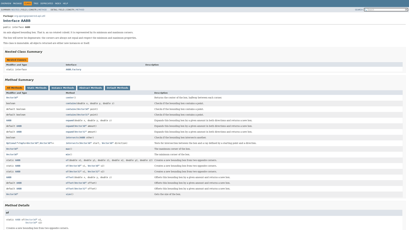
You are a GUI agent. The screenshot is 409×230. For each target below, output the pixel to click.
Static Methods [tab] (36, 88)
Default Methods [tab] (117, 88)
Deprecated (46, 3)
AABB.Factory (73, 69)
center (69, 97)
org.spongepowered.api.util (29, 16)
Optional (11, 143)
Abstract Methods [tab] (90, 88)
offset (69, 177)
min (68, 154)
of (67, 160)
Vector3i (82, 114)
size (68, 194)
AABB (8, 120)
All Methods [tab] (14, 88)
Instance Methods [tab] (63, 88)
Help (65, 3)
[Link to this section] (44, 51)
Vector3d (11, 97)
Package (17, 3)
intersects (72, 137)
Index (58, 3)
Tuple (22, 143)
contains (71, 103)
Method (42, 10)
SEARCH (359, 10)
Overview (6, 3)
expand (69, 120)
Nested (15, 10)
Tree (36, 3)
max (68, 149)
